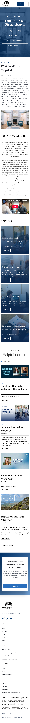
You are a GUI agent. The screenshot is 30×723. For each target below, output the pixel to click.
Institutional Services (7, 656)
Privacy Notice (6, 689)
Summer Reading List (7, 674)
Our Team (4, 631)
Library (3, 671)
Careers (4, 634)
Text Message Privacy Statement (11, 692)
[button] (27, 4)
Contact (4, 637)
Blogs (3, 668)
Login (3, 640)
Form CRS (4, 683)
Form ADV (4, 686)
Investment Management (9, 653)
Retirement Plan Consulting (9, 659)
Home (3, 628)
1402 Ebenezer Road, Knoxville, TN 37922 (12, 717)
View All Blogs (8, 545)
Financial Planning (6, 650)
